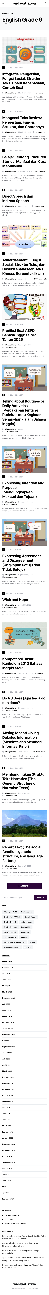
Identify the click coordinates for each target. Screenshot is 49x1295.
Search (40, 897)
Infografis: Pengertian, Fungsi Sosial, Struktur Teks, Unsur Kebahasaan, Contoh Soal (23, 81)
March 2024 (7, 992)
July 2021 (6, 1114)
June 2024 (6, 980)
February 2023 (8, 1022)
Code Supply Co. (33, 1288)
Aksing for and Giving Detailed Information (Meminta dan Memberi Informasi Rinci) (22, 740)
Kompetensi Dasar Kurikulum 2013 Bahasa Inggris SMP (22, 663)
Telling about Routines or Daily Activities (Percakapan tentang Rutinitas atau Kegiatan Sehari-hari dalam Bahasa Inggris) (24, 412)
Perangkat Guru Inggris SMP (15, 942)
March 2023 (7, 1016)
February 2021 (7, 1132)
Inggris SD (25, 932)
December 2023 (8, 998)
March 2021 (7, 1126)
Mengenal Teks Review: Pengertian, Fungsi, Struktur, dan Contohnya (23, 122)
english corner (26, 912)
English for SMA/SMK (12, 917)
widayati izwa (24, 3)
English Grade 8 (10, 922)
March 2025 (7, 961)
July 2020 (6, 1174)
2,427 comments (10, 710)
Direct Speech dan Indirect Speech (17, 198)
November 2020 (8, 1150)
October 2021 (7, 1095)
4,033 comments (40, 279)
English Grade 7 (30, 917)
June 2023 (6, 1010)
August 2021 (7, 1108)
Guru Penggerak (10, 932)
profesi (32, 942)
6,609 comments (10, 577)
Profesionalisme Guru (12, 947)
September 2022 (8, 1047)
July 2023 (6, 1004)
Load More (23, 886)
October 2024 (7, 967)
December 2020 (8, 1144)
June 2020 (6, 1181)
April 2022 (6, 1065)
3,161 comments (39, 673)
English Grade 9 (26, 922)
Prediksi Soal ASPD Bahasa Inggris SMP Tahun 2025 (19, 335)
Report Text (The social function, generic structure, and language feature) (22, 854)
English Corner (12, 1215)
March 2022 (7, 1071)
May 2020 (6, 1187)
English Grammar (10, 927)
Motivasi (24, 937)
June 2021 (6, 1120)
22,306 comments (11, 431)
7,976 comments (10, 868)
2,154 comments (39, 752)
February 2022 (8, 1077)
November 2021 (8, 1089)
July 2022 (6, 1059)
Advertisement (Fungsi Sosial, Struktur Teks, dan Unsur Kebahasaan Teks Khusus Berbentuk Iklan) (23, 267)
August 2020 (7, 1168)
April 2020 (6, 1193)
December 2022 (8, 1034)
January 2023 (7, 1028)
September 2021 (8, 1101)
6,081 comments (10, 504)
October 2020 (7, 1156)
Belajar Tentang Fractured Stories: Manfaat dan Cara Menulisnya (24, 161)
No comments (40, 93)
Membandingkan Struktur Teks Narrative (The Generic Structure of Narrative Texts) (24, 781)
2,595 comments (10, 347)
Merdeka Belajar (10, 937)
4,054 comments (10, 607)
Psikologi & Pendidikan (15, 1224)
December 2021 (8, 1083)
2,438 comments (10, 795)
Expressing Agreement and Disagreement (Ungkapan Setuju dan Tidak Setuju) (21, 563)
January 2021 (7, 1138)
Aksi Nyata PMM (10, 912)
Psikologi (27, 947)
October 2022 (7, 1041)
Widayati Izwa (10, 93)
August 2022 (7, 1053)
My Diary (9, 1219)
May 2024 (6, 986)
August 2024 (7, 974)
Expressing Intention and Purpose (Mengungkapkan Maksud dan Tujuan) (23, 490)
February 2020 (8, 1199)
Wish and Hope (15, 599)
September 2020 (8, 1162)
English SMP (26, 927)
